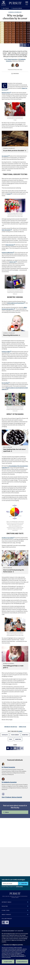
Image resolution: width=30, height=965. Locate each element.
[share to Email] (18, 748)
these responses (10, 245)
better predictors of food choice (15, 303)
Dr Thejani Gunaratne (11, 59)
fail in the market (6, 230)
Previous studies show (7, 252)
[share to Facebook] (8, 748)
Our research (5, 156)
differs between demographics (14, 308)
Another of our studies (7, 537)
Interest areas (6, 902)
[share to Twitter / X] (11, 748)
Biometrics (25, 734)
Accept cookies (8, 961)
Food (10, 739)
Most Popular (6, 8)
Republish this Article (10, 726)
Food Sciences (15, 734)
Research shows (6, 92)
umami (8, 194)
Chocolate (5, 734)
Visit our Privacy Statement (17, 956)
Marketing (18, 739)
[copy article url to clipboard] (22, 748)
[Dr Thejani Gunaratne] (13, 65)
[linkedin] (7, 922)
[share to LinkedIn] (15, 748)
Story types (5, 910)
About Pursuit (6, 914)
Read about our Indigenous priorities (13, 944)
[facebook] (3, 922)
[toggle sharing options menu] (28, 45)
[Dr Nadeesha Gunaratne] (17, 65)
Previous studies (6, 351)
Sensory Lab (12, 262)
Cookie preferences (22, 961)
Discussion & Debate (17, 8)
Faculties (5, 906)
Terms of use (22, 726)
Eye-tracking (5, 383)
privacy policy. (19, 886)
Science (20, 731)
